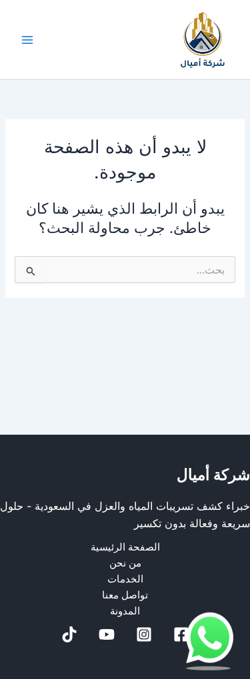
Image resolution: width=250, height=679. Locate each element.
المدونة (125, 611)
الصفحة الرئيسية (125, 547)
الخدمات (125, 579)
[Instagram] (144, 634)
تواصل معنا (125, 595)
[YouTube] (107, 634)
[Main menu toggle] (27, 40)
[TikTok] (69, 634)
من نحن (125, 563)
